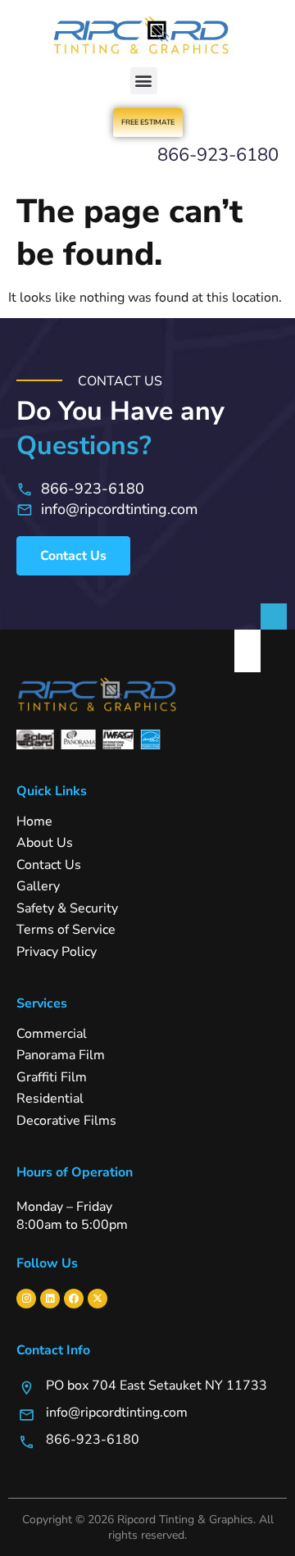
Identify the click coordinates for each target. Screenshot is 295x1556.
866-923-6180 (218, 155)
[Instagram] (26, 1298)
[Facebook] (74, 1298)
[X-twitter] (97, 1298)
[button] (143, 80)
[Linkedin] (50, 1298)
